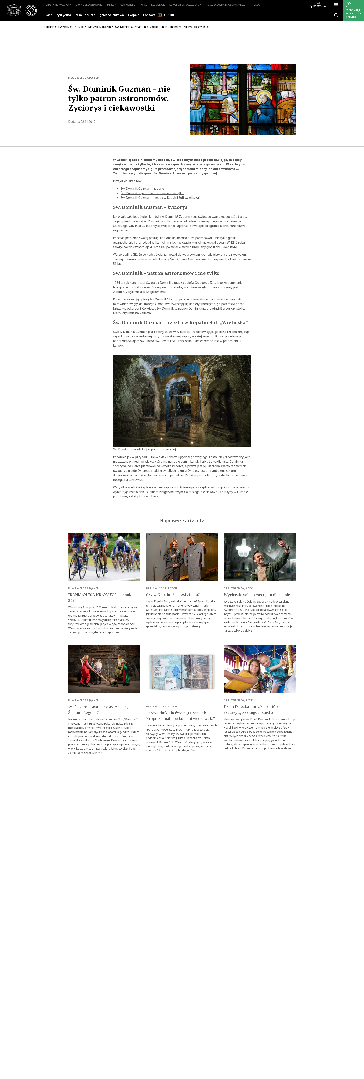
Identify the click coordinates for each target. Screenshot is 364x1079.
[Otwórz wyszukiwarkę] (336, 15)
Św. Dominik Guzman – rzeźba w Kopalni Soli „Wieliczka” (160, 197)
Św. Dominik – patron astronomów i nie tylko (152, 193)
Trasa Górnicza (84, 15)
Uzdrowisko (127, 4)
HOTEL (143, 4)
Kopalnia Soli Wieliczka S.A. (185, 4)
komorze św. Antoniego (137, 336)
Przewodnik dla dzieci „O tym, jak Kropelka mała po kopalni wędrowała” (180, 715)
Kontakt (149, 15)
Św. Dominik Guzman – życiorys (143, 188)
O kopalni (133, 15)
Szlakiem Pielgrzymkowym (164, 492)
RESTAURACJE (158, 4)
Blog (257, 4)
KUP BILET (170, 15)
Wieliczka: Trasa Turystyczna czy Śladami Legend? (98, 709)
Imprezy (111, 4)
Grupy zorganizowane (88, 4)
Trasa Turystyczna (57, 15)
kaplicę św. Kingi (211, 487)
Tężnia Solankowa (111, 15)
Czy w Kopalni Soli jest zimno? (173, 594)
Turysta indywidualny (57, 4)
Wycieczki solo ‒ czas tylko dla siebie (257, 595)
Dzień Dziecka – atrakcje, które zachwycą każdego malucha (251, 709)
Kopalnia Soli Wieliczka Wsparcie (225, 4)
